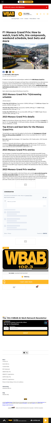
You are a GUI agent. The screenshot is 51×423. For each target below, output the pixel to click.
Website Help (6, 394)
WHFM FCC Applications (8, 379)
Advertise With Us (7, 388)
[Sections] (2, 2)
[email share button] (10, 72)
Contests (26, 18)
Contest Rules (6, 366)
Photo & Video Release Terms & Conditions (13, 382)
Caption (45, 67)
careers (33, 403)
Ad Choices (25, 403)
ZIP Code (5, 326)
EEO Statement (6, 369)
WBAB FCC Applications (8, 374)
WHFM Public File (7, 376)
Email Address (12, 326)
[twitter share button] (7, 72)
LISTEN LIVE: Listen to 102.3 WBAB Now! (14, 7)
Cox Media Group (8, 402)
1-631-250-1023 (26, 282)
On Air (21, 18)
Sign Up (25, 333)
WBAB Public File (7, 371)
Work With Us (6, 364)
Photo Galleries (33, 18)
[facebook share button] (4, 72)
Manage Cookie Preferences (8, 405)
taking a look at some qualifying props (18, 145)
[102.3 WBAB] (25, 2)
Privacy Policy (5, 403)
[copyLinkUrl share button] (13, 72)
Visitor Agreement (41, 402)
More (38, 18)
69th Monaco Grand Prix (38, 79)
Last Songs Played (15, 18)
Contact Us (5, 361)
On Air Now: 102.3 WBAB (25, 269)
